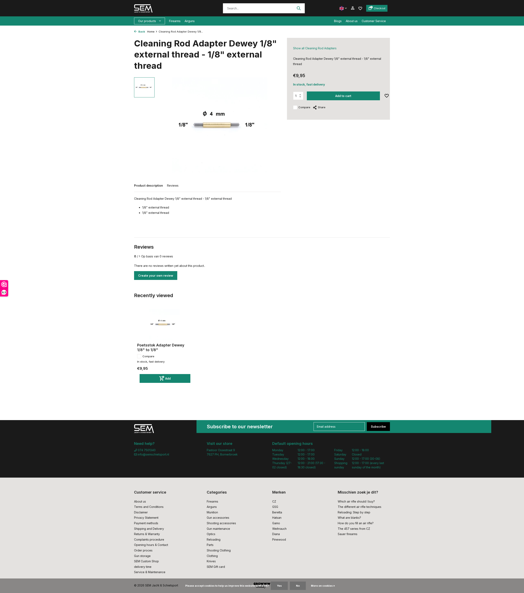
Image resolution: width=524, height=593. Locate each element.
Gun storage (142, 556)
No (298, 585)
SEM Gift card (216, 566)
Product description (148, 185)
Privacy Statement (146, 517)
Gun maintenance (218, 528)
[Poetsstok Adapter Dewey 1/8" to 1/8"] (163, 324)
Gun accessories (218, 517)
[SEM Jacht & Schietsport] (162, 8)
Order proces (143, 550)
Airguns (190, 21)
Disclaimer (141, 512)
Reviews (172, 185)
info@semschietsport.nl (153, 454)
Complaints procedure (149, 539)
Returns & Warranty (147, 534)
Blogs (338, 21)
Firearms (175, 21)
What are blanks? (349, 517)
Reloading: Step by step (354, 512)
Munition (212, 512)
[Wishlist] (360, 8)
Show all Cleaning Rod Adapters (315, 48)
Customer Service (374, 21)
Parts (210, 545)
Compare (304, 107)
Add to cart (343, 96)
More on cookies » (323, 585)
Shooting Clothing (219, 550)
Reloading (213, 539)
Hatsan (276, 517)
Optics (211, 534)
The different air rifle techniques (359, 506)
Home (151, 31)
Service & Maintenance (149, 572)
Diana (276, 534)
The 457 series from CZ (354, 528)
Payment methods (146, 523)
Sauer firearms (347, 534)
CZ (274, 501)
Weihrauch (279, 528)
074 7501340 (146, 450)
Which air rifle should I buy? (356, 501)
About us (352, 21)
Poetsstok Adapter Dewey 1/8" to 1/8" (160, 347)
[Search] (299, 8)
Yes (279, 585)
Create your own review (155, 275)
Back (141, 31)
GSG (275, 506)
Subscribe (378, 426)
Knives (211, 561)
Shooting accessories (221, 523)
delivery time (142, 566)
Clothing (212, 556)
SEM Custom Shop (146, 561)
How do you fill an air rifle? (356, 523)
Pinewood (279, 539)
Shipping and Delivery (149, 528)
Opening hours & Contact (151, 545)
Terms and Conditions (149, 506)
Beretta (277, 512)
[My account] (352, 8)
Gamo (276, 523)
